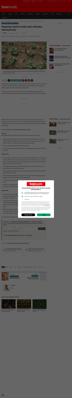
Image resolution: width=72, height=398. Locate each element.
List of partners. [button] (47, 205)
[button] (36, 199)
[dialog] (36, 199)
